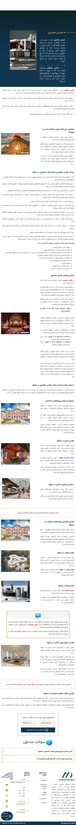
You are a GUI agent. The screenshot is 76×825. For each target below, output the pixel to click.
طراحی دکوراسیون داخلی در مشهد (29, 684)
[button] (66, 5)
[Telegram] (7, 790)
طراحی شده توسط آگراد (68, 823)
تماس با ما (43, 799)
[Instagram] (7, 795)
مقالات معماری (44, 793)
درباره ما (43, 803)
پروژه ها (43, 780)
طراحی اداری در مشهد (66, 458)
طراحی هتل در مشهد (66, 570)
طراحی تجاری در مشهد (51, 513)
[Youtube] (7, 785)
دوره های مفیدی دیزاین (43, 786)
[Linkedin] (7, 801)
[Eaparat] (7, 806)
